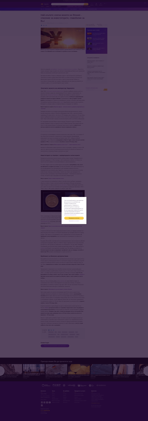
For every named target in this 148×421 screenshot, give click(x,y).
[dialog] (74, 210)
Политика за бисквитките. (70, 214)
